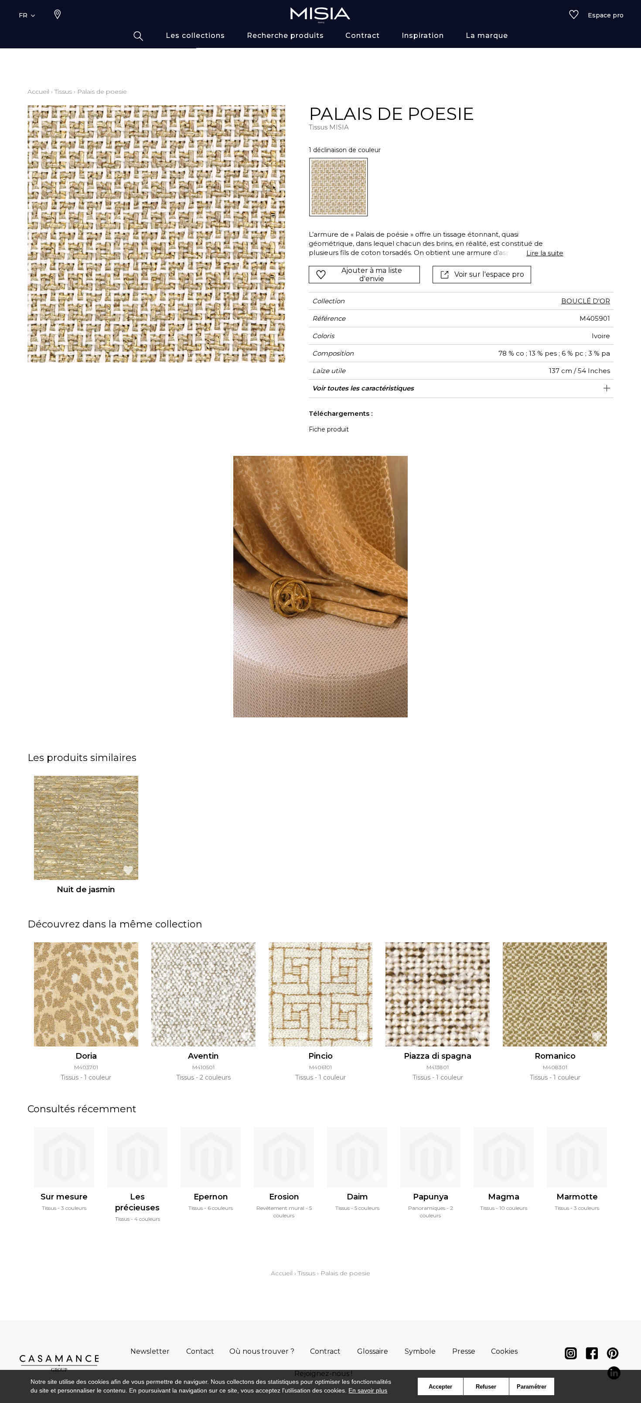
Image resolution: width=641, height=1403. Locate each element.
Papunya (430, 1197)
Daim (357, 1197)
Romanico (555, 1056)
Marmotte (577, 1197)
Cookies (504, 1351)
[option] (338, 187)
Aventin (203, 1056)
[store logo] (320, 15)
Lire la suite (544, 253)
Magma (503, 1197)
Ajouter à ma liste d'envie (371, 274)
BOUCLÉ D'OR (585, 301)
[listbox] (431, 187)
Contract (325, 1351)
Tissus (63, 91)
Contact (200, 1351)
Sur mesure (64, 1197)
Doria (86, 1056)
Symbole (420, 1351)
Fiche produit (329, 429)
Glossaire (372, 1351)
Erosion (284, 1197)
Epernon (211, 1197)
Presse (463, 1351)
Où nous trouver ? (261, 1351)
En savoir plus (367, 1390)
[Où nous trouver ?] (57, 15)
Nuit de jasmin (86, 889)
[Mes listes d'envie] (574, 15)
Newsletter (150, 1351)
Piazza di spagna (437, 1056)
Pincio (320, 1056)
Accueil (38, 91)
